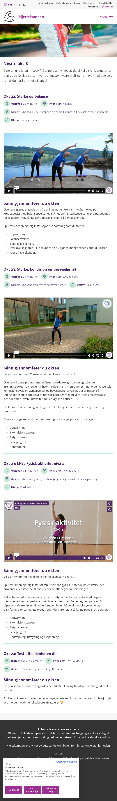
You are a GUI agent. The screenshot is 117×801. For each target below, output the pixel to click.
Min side (109, 6)
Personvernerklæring (66, 761)
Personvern (102, 758)
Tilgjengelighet (86, 758)
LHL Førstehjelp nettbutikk (68, 2)
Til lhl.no (23, 4)
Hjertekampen (31, 16)
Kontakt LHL (93, 6)
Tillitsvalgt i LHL (104, 2)
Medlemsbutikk (46, 2)
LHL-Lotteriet (88, 2)
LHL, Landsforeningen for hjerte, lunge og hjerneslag (76, 745)
